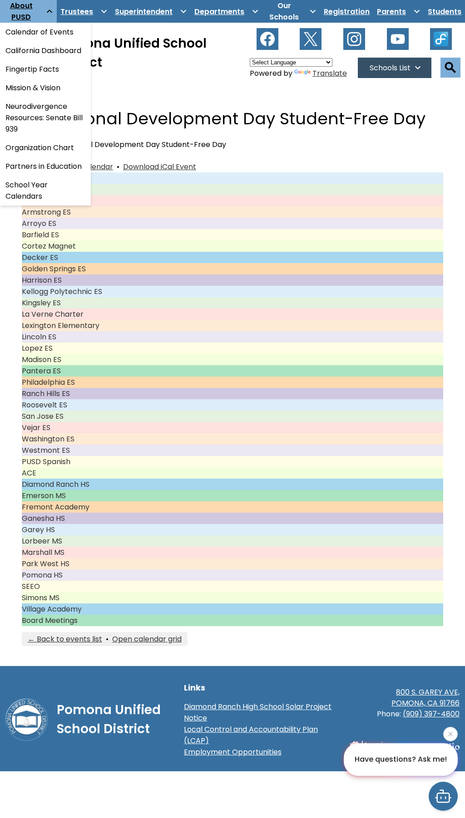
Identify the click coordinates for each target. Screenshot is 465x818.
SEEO (31, 586)
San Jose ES (43, 416)
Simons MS (40, 598)
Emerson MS (44, 495)
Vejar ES (36, 427)
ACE (29, 473)
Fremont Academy (55, 507)
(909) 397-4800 (431, 714)
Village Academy (52, 609)
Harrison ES (42, 280)
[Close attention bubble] (450, 733)
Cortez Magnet (49, 246)
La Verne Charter (53, 314)
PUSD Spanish (46, 461)
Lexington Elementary (60, 325)
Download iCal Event (159, 167)
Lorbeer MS (42, 541)
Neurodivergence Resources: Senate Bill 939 (44, 117)
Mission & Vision (32, 88)
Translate (329, 73)
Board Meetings (50, 620)
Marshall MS (43, 552)
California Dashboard (43, 50)
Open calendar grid (147, 639)
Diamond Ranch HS (55, 484)
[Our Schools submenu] (291, 11)
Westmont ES (46, 450)
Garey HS (38, 529)
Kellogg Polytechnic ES (62, 291)
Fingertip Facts (32, 69)
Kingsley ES (41, 303)
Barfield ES (40, 235)
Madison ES (41, 359)
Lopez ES (37, 348)
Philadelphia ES (48, 382)
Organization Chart (39, 147)
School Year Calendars (26, 190)
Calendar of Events (39, 32)
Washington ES (48, 439)
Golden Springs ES (54, 269)
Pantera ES (41, 371)
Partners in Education (43, 166)
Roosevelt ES (44, 405)
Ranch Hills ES (46, 393)
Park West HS (45, 563)
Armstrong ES (46, 212)
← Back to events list (65, 639)
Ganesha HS (43, 518)
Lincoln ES (39, 337)
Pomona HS (42, 575)
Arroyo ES (39, 223)
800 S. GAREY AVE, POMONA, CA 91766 (425, 697)
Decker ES (40, 257)
